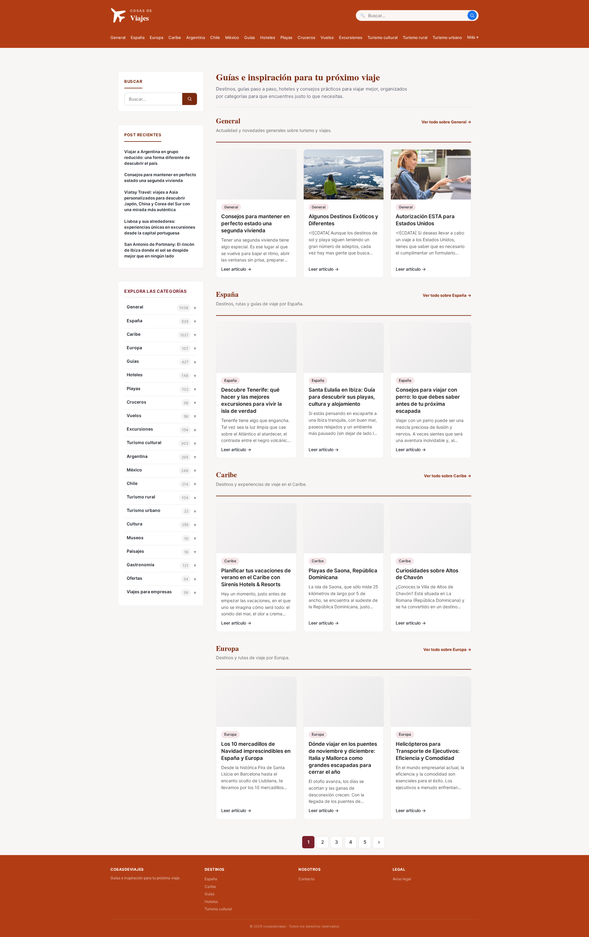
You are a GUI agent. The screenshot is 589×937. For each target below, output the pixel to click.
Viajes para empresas (149, 591)
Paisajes (135, 551)
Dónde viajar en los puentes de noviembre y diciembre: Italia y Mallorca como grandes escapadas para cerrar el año (343, 758)
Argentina (195, 37)
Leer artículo (236, 269)
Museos (135, 537)
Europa (156, 37)
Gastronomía (140, 564)
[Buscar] (472, 15)
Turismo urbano (447, 37)
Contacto (306, 879)
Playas (286, 37)
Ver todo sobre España (447, 295)
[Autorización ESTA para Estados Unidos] (431, 174)
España (137, 37)
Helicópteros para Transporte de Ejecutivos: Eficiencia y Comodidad (428, 751)
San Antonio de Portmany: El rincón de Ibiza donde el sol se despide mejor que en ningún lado (159, 250)
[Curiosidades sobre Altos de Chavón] (431, 528)
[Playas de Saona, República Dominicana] (344, 528)
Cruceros (306, 37)
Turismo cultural (383, 37)
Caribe (174, 37)
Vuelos (327, 37)
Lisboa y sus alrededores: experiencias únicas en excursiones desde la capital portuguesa (159, 227)
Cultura (134, 523)
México (232, 37)
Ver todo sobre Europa (447, 649)
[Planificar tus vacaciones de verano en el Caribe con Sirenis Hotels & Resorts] (256, 528)
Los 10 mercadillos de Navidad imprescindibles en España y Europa (256, 751)
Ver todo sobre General (446, 121)
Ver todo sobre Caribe (447, 475)
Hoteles (267, 37)
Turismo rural (415, 37)
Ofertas (134, 578)
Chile (215, 37)
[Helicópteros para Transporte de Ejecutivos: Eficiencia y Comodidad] (431, 702)
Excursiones (350, 37)
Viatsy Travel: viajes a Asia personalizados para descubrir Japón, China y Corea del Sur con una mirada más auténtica (157, 201)
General (117, 37)
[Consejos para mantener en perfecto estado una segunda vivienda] (256, 174)
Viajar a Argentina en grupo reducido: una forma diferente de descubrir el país (157, 157)
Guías (249, 37)
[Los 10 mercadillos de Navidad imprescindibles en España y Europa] (256, 702)
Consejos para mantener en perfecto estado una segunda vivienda (160, 177)
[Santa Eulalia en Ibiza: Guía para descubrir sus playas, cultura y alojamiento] (344, 348)
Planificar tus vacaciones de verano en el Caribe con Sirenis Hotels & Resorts (256, 577)
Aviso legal (402, 879)
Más (473, 37)
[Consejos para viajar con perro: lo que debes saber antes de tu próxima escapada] (431, 348)
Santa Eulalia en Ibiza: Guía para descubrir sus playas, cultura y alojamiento (342, 397)
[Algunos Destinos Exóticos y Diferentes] (344, 174)
